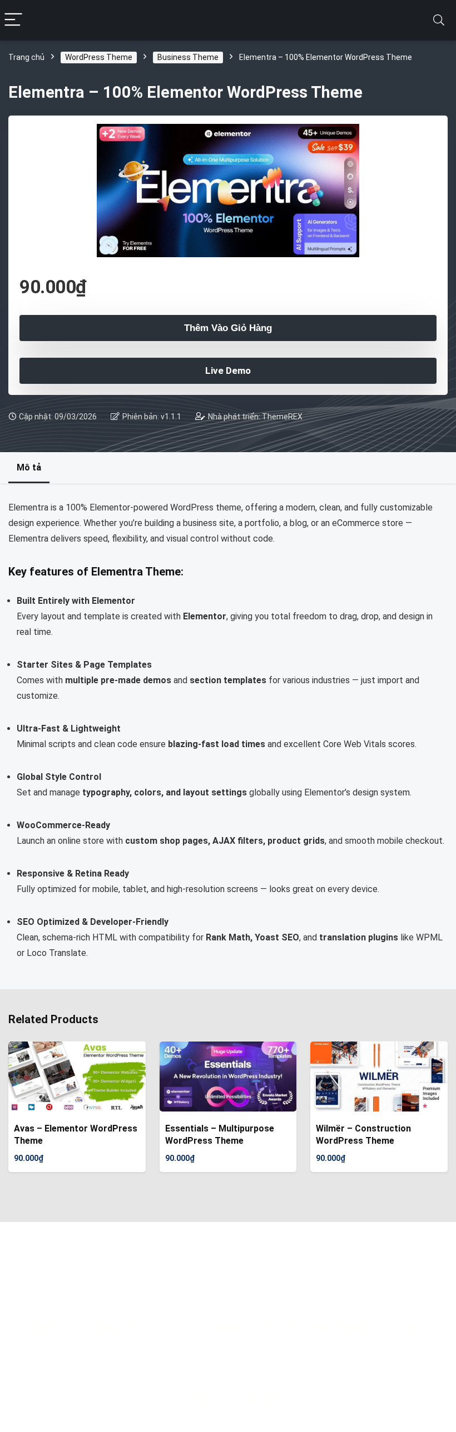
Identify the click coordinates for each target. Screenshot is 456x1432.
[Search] (438, 20)
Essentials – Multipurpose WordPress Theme (219, 1134)
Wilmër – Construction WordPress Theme (363, 1134)
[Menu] (13, 20)
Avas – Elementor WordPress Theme (75, 1134)
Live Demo (228, 370)
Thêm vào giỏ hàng (228, 328)
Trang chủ (26, 57)
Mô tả (29, 467)
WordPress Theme (98, 57)
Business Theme (188, 57)
